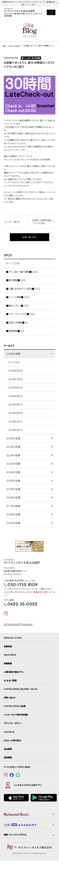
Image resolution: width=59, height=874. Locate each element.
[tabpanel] (29, 546)
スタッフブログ (10, 654)
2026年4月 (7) (15, 404)
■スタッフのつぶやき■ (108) (20, 314)
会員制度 (8, 646)
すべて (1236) (13, 263)
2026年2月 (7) (15, 421)
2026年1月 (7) (15, 430)
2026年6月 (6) (15, 387)
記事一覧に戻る (29, 237)
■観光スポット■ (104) (17, 305)
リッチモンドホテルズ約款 (15, 706)
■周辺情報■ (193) (16, 280)
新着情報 (8, 663)
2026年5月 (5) (15, 396)
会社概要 (8, 748)
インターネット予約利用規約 (16, 714)
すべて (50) (13, 362)
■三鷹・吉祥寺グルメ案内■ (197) (23, 288)
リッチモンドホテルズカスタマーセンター (21, 689)
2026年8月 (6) (15, 370)
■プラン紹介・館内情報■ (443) (21, 271)
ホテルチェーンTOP (13, 637)
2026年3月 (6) (15, 413)
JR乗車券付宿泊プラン (14, 671)
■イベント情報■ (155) (17, 297)
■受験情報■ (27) (15, 331)
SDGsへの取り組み (12, 740)
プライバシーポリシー (13, 723)
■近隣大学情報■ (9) (17, 322)
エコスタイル (9, 731)
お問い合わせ (10, 697)
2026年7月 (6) (15, 379)
